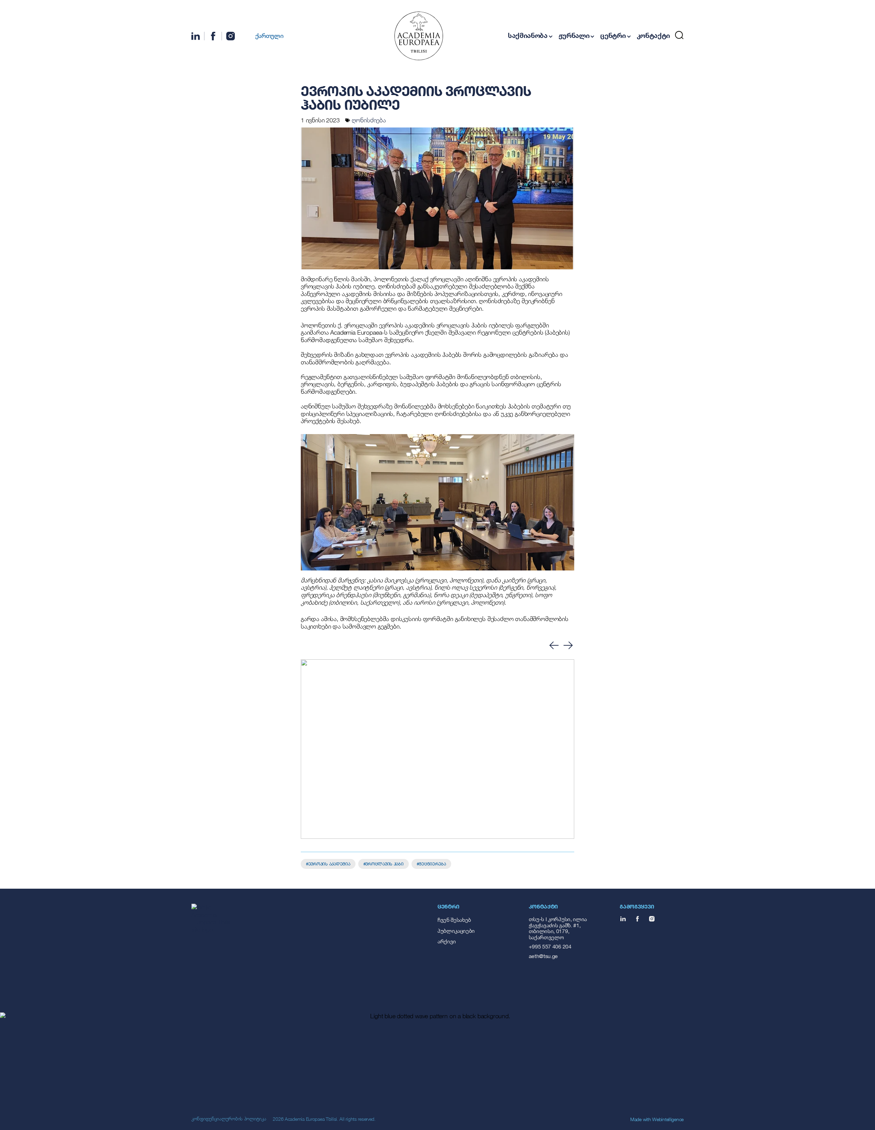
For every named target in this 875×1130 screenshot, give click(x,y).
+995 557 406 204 (550, 946)
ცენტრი (612, 35)
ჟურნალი (574, 35)
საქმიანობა (528, 35)
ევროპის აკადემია (329, 863)
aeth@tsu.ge (543, 956)
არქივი (447, 941)
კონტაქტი (653, 35)
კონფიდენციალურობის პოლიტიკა (228, 1118)
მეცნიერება (432, 863)
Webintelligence (668, 1119)
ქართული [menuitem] (269, 35)
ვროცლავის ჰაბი (384, 863)
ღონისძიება (369, 120)
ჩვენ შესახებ (454, 919)
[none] (265, 35)
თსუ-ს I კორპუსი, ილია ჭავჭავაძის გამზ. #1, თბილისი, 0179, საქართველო (558, 928)
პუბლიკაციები (456, 930)
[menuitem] (265, 35)
